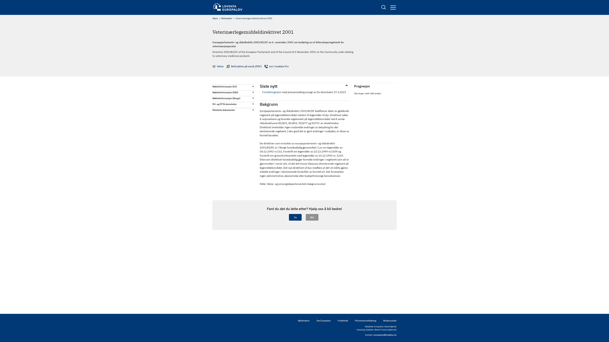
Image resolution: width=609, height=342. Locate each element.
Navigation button (393, 7)
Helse (220, 66)
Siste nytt (268, 86)
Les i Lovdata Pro (279, 66)
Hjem (215, 18)
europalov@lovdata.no (384, 334)
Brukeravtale (389, 320)
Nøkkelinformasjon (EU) (225, 86)
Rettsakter (226, 18)
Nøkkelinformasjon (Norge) (226, 98)
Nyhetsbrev (304, 320)
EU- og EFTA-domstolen (225, 104)
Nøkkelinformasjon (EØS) (225, 92)
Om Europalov (324, 320)
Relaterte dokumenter (224, 110)
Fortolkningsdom (271, 92)
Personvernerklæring (365, 320)
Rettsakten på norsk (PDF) (246, 66)
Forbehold (343, 320)
